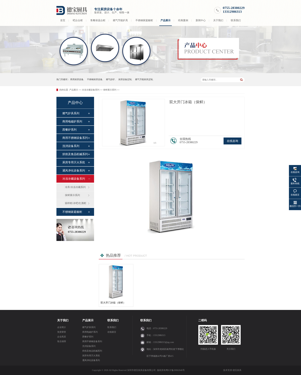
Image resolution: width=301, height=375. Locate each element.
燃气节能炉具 (120, 20)
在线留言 (111, 332)
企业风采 (61, 337)
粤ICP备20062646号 (175, 370)
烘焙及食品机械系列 (75, 154)
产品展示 (166, 20)
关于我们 (218, 20)
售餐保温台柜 (97, 20)
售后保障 (61, 341)
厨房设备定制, (125, 79)
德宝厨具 (237, 370)
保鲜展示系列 (109, 90)
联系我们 (236, 20)
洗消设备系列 (70, 146)
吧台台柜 (78, 20)
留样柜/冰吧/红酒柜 (75, 203)
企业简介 (61, 327)
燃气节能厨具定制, (144, 79)
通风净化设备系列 (73, 170)
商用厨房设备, (77, 79)
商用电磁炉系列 (72, 121)
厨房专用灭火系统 (73, 162)
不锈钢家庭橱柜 (144, 20)
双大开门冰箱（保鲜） (113, 302)
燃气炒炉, (110, 79)
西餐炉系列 (69, 129)
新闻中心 (201, 20)
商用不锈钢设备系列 (75, 137)
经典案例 (183, 20)
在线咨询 (232, 141)
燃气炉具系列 (70, 113)
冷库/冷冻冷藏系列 (75, 187)
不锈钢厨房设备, (95, 79)
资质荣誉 (61, 332)
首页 (62, 20)
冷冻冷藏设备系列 (90, 90)
